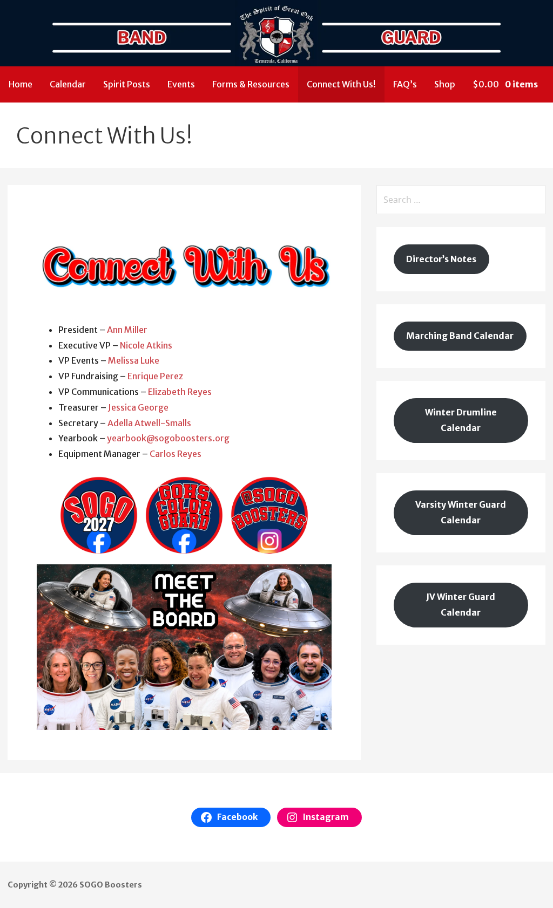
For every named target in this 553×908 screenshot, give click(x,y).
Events (181, 84)
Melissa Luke (133, 360)
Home (20, 84)
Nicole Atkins (146, 345)
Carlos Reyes (175, 453)
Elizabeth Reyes (180, 391)
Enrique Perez (155, 376)
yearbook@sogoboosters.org (168, 438)
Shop (444, 84)
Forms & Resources (250, 84)
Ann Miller (127, 329)
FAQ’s (405, 84)
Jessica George (138, 407)
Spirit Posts (126, 84)
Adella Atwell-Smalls (149, 423)
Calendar (68, 84)
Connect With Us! (341, 84)
